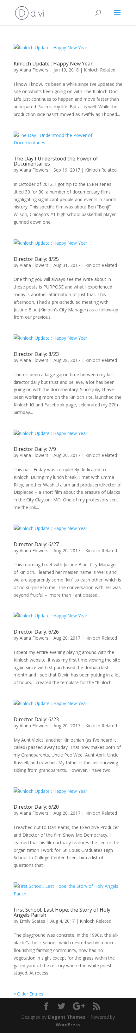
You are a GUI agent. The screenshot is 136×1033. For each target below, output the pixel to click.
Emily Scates (32, 921)
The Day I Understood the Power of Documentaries (56, 161)
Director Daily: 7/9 (35, 448)
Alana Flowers (34, 70)
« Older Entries (28, 994)
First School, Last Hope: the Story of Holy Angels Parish (62, 912)
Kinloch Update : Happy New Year (53, 63)
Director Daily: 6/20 (36, 806)
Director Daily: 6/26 (36, 631)
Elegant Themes (66, 1017)
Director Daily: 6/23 (36, 719)
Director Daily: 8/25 (36, 258)
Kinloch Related (99, 70)
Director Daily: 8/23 (36, 353)
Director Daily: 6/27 (36, 544)
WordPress (68, 1025)
